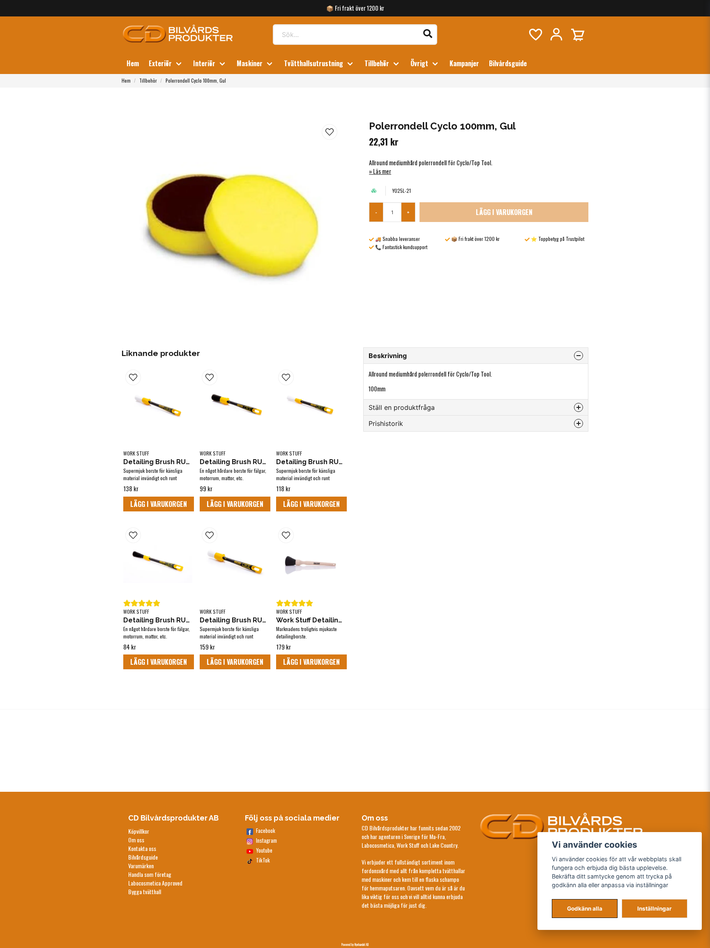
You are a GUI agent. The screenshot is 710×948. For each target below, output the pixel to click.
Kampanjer (464, 63)
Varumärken (141, 865)
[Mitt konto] (556, 34)
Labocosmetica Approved (155, 883)
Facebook (265, 831)
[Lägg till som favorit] (535, 34)
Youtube (264, 850)
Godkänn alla (584, 908)
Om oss (136, 839)
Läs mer (382, 171)
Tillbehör (376, 63)
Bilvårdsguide (508, 63)
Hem (133, 63)
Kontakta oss (142, 848)
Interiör (204, 63)
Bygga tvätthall (144, 891)
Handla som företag (149, 874)
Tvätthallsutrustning (313, 63)
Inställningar (654, 908)
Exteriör (160, 63)
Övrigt (419, 63)
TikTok (263, 860)
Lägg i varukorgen (158, 504)
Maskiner (250, 63)
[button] (329, 132)
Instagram (266, 840)
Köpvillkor (138, 831)
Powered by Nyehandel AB (355, 944)
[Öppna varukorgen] (577, 34)
